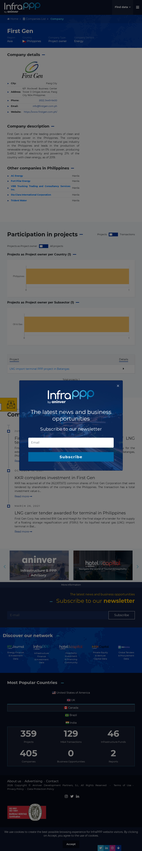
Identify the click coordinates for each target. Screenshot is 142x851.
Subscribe (71, 457)
